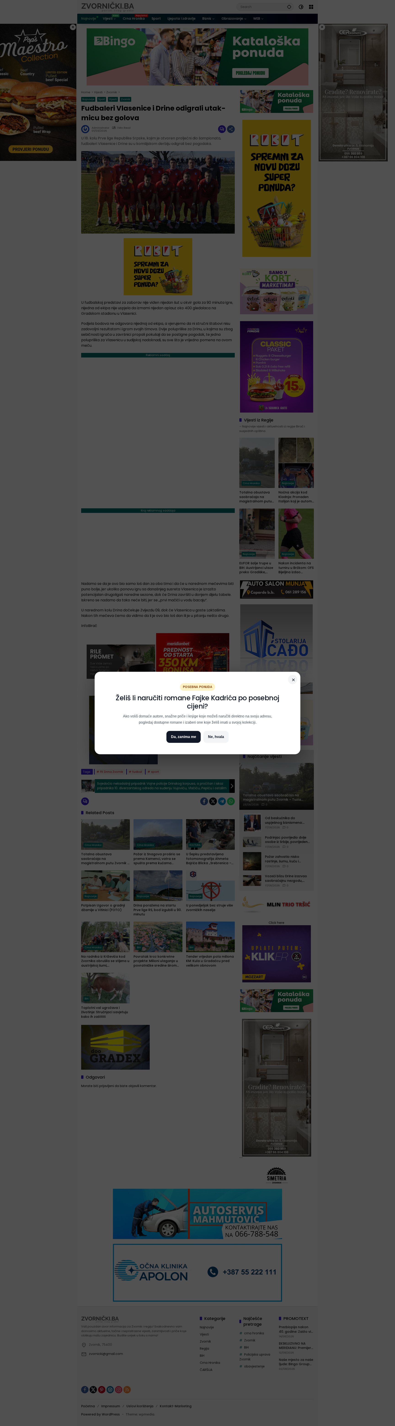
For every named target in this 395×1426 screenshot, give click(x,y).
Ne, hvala (216, 737)
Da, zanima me (183, 737)
